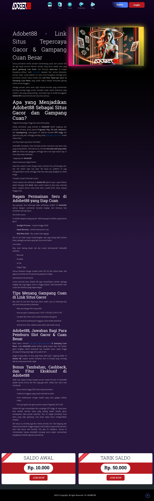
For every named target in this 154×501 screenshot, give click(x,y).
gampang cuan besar (53, 135)
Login (137, 4)
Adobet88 (36, 72)
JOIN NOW (38, 477)
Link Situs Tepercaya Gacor (40, 343)
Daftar (120, 4)
